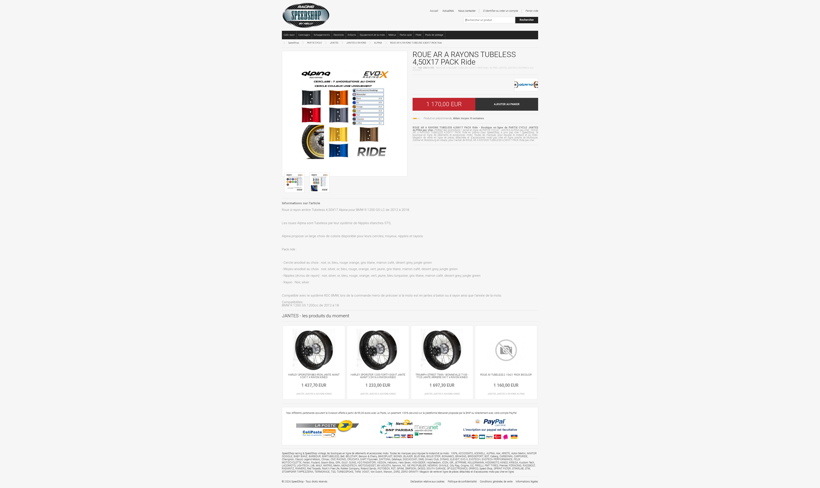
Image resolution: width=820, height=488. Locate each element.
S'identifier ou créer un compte (500, 10)
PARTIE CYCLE (314, 42)
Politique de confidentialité (462, 481)
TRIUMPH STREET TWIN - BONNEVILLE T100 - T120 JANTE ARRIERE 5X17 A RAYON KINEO (442, 376)
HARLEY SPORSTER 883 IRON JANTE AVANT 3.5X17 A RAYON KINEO (314, 376)
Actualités (448, 10)
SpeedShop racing (292, 453)
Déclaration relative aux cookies (427, 481)
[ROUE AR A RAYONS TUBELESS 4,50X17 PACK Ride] (344, 113)
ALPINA (378, 42)
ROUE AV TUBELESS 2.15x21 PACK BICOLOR (506, 374)
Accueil (434, 10)
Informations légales (527, 481)
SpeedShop (293, 42)
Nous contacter (467, 10)
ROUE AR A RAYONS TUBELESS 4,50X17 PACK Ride (416, 42)
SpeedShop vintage (315, 453)
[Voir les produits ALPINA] (526, 84)
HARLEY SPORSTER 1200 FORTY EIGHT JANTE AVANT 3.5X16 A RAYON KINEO (378, 376)
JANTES (334, 42)
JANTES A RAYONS (356, 42)
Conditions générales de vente (496, 481)
